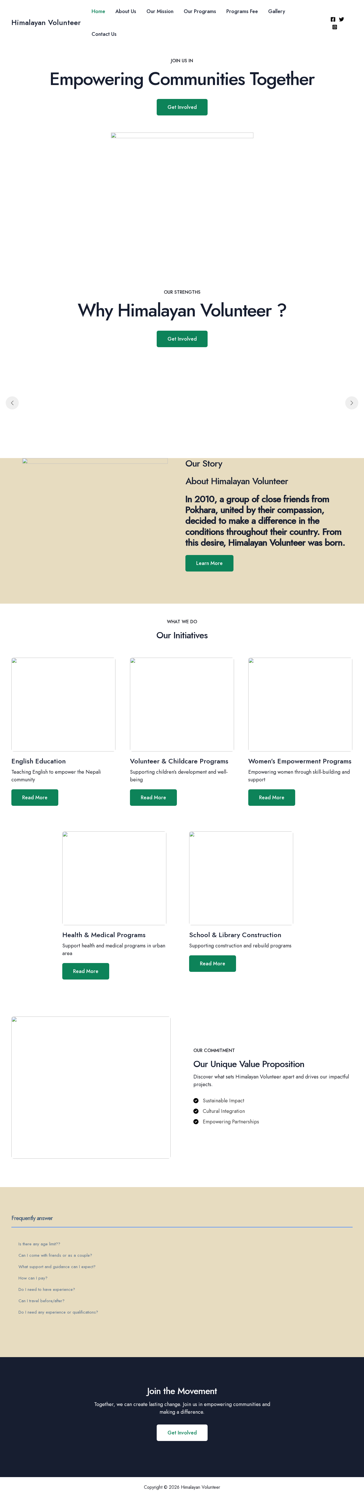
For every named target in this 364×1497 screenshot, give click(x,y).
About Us (125, 11)
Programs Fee (242, 11)
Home (98, 11)
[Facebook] (333, 19)
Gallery (276, 11)
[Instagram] (334, 27)
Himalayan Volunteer (46, 22)
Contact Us (104, 34)
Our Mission (159, 11)
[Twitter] (341, 19)
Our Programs (200, 11)
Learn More (209, 563)
